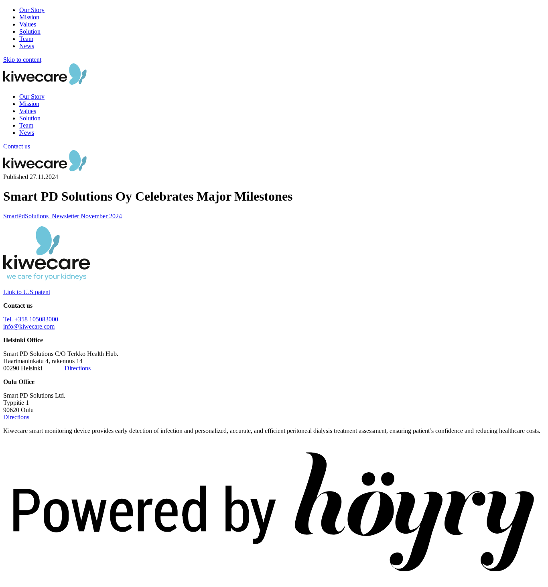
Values (27, 24)
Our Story (32, 9)
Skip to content (22, 59)
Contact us (16, 146)
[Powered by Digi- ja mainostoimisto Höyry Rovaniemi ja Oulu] (274, 580)
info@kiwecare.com (29, 326)
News (26, 46)
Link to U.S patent (26, 291)
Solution (30, 31)
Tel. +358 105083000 (30, 319)
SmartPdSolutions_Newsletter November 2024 (62, 216)
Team (26, 38)
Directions (78, 368)
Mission (29, 17)
